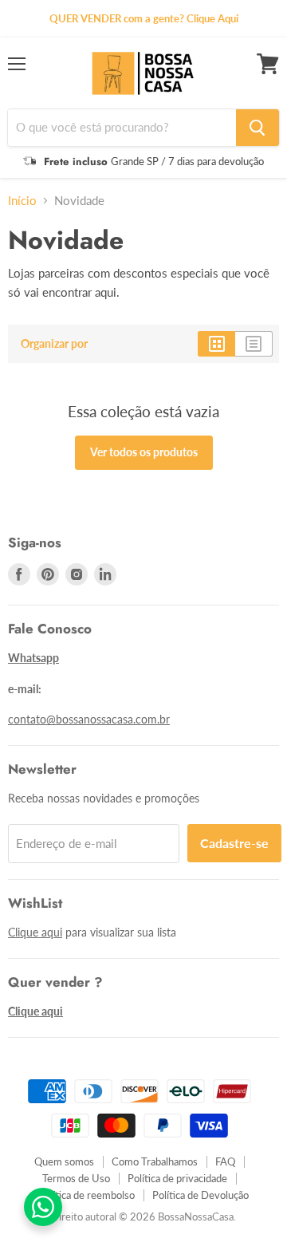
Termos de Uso (76, 1178)
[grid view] (216, 344)
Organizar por (54, 343)
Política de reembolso (86, 1195)
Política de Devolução (200, 1195)
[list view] (254, 344)
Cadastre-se (234, 842)
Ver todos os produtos (144, 452)
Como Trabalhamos (155, 1161)
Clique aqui (35, 932)
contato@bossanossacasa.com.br (89, 719)
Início (22, 200)
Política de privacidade (177, 1178)
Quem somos (64, 1161)
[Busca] (257, 127)
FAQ (225, 1161)
